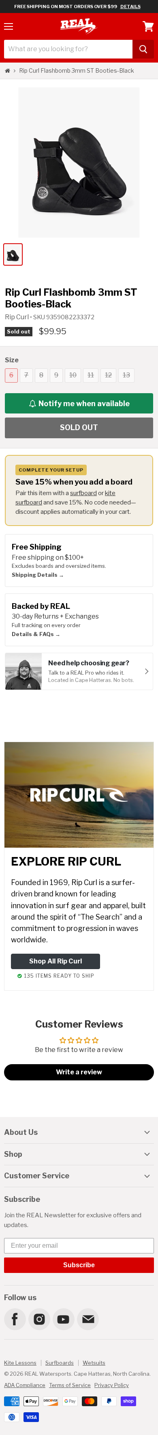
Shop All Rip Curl (55, 961)
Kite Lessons (20, 1362)
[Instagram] (39, 1319)
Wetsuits (94, 1362)
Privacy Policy (111, 1385)
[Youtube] (63, 1319)
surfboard (83, 493)
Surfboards (59, 1362)
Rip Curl (17, 317)
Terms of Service (70, 1385)
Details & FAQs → (36, 634)
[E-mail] (87, 1319)
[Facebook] (14, 1319)
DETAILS (130, 6)
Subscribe (79, 1265)
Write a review (79, 1072)
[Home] (7, 70)
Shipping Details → (38, 574)
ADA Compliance (24, 1385)
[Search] (143, 49)
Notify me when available (84, 403)
